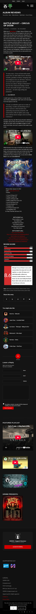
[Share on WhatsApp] (18, 299)
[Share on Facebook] (6, 299)
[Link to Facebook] (19, 612)
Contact (18, 1)
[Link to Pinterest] (29, 612)
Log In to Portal (18, 547)
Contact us (5, 596)
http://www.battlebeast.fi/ (18, 232)
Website (25, 381)
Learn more (22, 608)
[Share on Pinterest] (24, 299)
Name (24, 370)
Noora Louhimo (10, 290)
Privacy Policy (6, 599)
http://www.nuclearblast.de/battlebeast (18, 241)
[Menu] (31, 6)
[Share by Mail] (29, 299)
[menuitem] (13, 1)
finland (21, 288)
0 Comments (13, 28)
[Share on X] (12, 299)
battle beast (9, 288)
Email (24, 375)
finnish (24, 288)
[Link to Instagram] (27, 612)
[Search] (27, 6)
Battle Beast (13, 31)
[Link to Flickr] (32, 612)
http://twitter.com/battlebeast (18, 236)
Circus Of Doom (15, 288)
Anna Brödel (23, 28)
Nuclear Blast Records (14, 190)
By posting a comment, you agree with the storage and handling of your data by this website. (16, 405)
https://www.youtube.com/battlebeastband (18, 239)
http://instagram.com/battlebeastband (18, 238)
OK (13, 608)
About (13, 1)
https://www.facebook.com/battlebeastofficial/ (18, 234)
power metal (27, 290)
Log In (23, 1)
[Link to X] (22, 612)
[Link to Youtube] (24, 612)
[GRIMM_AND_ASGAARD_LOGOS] (15, 6)
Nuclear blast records (19, 290)
